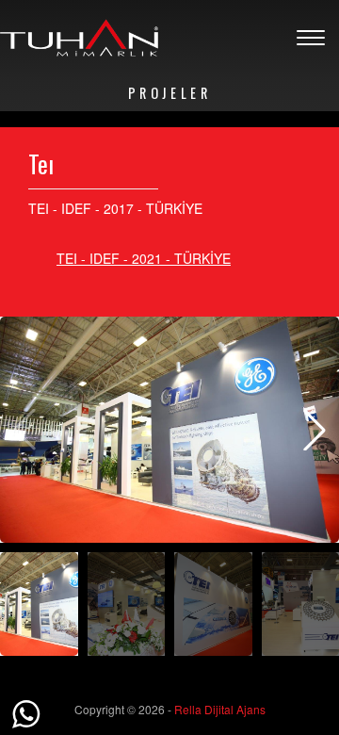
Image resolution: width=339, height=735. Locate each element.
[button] (314, 429)
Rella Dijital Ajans (220, 709)
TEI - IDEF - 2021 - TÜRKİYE (143, 258)
